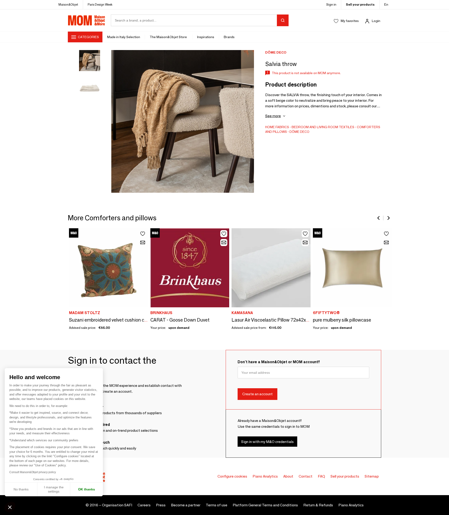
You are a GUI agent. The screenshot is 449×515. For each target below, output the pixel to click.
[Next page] (388, 218)
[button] (9, 507)
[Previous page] (379, 218)
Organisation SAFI (117, 505)
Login (376, 21)
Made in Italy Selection (123, 37)
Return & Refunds (318, 505)
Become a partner (185, 505)
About (288, 476)
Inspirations (205, 37)
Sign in (331, 4)
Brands (229, 37)
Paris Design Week (100, 4)
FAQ (321, 476)
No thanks (21, 489)
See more (273, 116)
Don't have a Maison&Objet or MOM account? (279, 362)
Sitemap (372, 476)
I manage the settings (54, 489)
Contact (305, 476)
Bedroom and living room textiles (323, 127)
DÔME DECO (299, 132)
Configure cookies (232, 476)
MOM (86, 20)
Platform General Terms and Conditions (265, 505)
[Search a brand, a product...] (283, 20)
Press (161, 505)
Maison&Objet (68, 4)
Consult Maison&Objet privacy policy (32, 472)
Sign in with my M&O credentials (267, 441)
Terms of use (216, 505)
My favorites (350, 21)
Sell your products (360, 4)
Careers (144, 505)
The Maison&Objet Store (169, 37)
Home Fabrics (277, 127)
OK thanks (86, 489)
